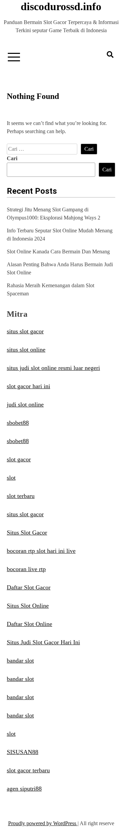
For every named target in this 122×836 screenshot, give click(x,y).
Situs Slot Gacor (27, 532)
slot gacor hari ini (28, 386)
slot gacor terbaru (28, 770)
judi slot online (25, 404)
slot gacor (19, 459)
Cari (12, 158)
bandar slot (20, 660)
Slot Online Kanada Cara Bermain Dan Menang (58, 251)
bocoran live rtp (26, 569)
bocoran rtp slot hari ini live (41, 550)
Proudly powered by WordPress (43, 823)
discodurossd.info (61, 6)
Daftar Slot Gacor (28, 587)
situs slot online (26, 349)
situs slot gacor (25, 331)
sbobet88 (18, 422)
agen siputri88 (24, 788)
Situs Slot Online (28, 605)
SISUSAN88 (22, 752)
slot (11, 477)
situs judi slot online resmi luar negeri (53, 367)
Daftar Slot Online (29, 624)
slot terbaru (21, 496)
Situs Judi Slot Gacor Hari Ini (43, 642)
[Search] (110, 54)
